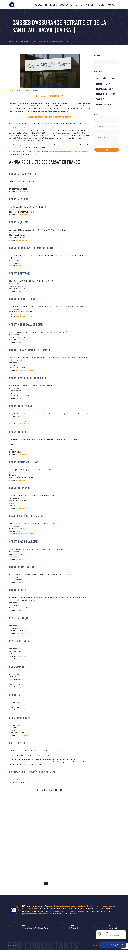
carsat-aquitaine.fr (23, 240)
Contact (111, 4)
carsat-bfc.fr (21, 265)
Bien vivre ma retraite (106, 89)
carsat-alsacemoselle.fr (24, 191)
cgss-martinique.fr (22, 633)
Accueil (11, 41)
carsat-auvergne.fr (23, 214)
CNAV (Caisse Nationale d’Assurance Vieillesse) (71, 151)
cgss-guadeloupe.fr (23, 735)
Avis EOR (102, 4)
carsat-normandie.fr (23, 508)
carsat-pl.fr (20, 559)
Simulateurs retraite (68, 4)
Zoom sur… (101, 99)
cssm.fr (32, 710)
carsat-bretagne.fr (23, 291)
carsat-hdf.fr (20, 480)
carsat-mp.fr (20, 424)
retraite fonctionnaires (23, 41)
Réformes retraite (104, 83)
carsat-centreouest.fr (24, 317)
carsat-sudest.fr (22, 610)
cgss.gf (18, 687)
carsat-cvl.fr (20, 342)
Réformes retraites (87, 4)
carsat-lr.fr (20, 398)
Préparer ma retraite (105, 94)
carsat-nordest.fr (22, 454)
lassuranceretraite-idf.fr (24, 370)
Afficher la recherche (117, 61)
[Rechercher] (118, 4)
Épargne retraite (103, 104)
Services (38, 4)
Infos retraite (51, 4)
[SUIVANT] (54, 883)
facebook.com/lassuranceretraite (29, 780)
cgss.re (18, 659)
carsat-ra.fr (20, 582)
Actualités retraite (105, 78)
